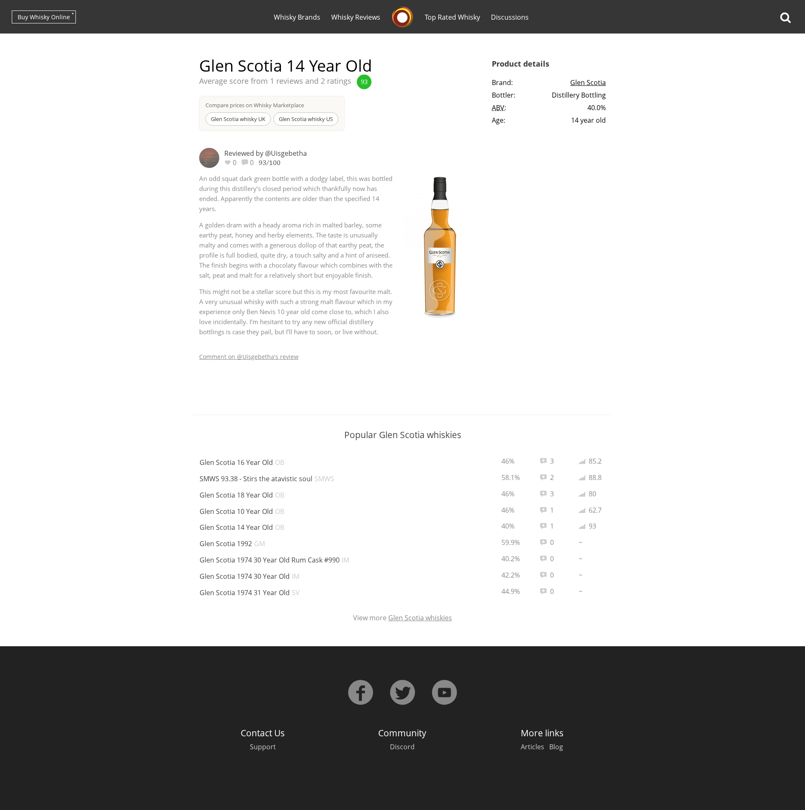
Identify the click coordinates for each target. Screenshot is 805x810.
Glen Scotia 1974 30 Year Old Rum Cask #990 (274, 560)
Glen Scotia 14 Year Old (242, 527)
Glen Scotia (588, 82)
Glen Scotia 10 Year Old (242, 511)
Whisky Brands (297, 17)
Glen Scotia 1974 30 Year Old (249, 576)
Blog (556, 746)
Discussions (510, 17)
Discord (402, 746)
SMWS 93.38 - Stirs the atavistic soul (267, 478)
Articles (532, 746)
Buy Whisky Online (44, 17)
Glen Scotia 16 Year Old (242, 462)
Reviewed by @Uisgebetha (265, 153)
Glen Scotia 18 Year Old (242, 495)
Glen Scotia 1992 (232, 543)
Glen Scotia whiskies (420, 617)
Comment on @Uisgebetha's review (249, 357)
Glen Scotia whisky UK (238, 119)
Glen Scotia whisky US (306, 119)
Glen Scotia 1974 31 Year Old (250, 592)
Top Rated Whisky (452, 17)
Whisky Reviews (355, 17)
